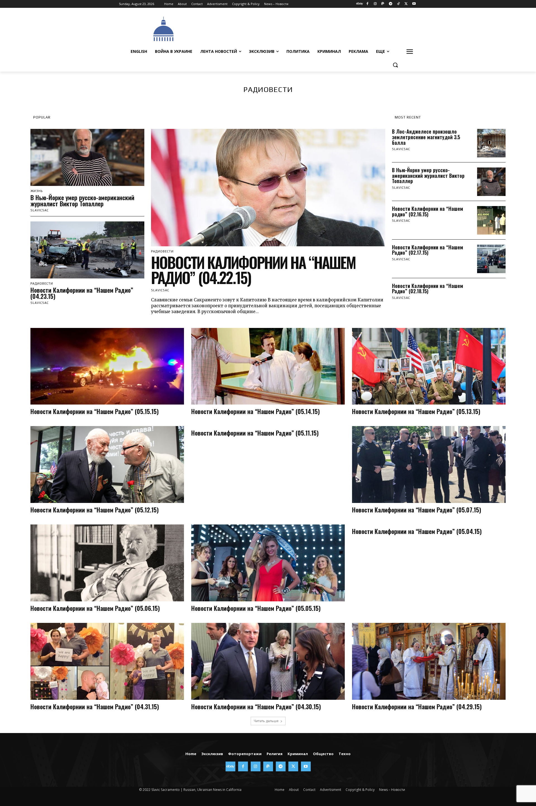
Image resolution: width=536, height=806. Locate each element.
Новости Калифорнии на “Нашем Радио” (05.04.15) (417, 531)
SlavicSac (39, 210)
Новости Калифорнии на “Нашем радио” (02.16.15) (427, 211)
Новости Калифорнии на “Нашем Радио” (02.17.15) (427, 250)
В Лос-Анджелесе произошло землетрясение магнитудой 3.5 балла (426, 137)
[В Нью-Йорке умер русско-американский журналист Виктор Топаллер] (87, 157)
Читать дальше (266, 720)
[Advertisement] (309, 28)
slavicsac (39, 302)
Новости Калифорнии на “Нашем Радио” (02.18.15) (427, 288)
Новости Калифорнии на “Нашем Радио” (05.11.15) (255, 432)
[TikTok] (398, 4)
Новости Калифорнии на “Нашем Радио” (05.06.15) (95, 608)
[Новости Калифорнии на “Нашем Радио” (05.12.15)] (107, 464)
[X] (406, 4)
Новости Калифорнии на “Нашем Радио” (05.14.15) (255, 411)
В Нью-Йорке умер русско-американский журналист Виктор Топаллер (82, 200)
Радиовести (41, 283)
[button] (395, 65)
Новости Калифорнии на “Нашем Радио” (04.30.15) (256, 706)
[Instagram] (375, 4)
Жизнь (36, 191)
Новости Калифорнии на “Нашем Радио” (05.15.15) (94, 411)
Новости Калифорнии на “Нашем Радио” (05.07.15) (416, 509)
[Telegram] (390, 4)
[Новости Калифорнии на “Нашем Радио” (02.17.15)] (491, 259)
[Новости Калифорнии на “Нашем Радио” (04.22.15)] (268, 187)
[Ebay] (359, 4)
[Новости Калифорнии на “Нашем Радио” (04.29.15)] (429, 661)
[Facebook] (367, 4)
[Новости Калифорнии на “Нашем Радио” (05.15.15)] (107, 366)
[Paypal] (383, 4)
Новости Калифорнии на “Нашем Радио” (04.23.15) (81, 293)
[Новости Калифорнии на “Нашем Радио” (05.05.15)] (268, 562)
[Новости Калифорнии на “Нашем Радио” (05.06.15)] (107, 562)
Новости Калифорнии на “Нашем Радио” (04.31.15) (94, 706)
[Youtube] (414, 4)
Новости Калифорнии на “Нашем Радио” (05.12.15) (94, 509)
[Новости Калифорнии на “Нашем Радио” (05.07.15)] (429, 464)
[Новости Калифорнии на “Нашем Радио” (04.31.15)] (107, 661)
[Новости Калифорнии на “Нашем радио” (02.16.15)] (491, 220)
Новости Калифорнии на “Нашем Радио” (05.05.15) (255, 608)
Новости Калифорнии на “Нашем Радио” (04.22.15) (253, 270)
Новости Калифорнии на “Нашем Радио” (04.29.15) (417, 706)
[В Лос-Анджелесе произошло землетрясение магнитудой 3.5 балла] (491, 143)
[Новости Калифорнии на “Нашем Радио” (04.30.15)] (268, 661)
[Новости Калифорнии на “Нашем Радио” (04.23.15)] (87, 249)
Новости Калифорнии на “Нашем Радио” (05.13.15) (416, 411)
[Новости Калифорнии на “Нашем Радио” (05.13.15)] (429, 366)
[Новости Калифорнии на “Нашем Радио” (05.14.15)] (268, 366)
